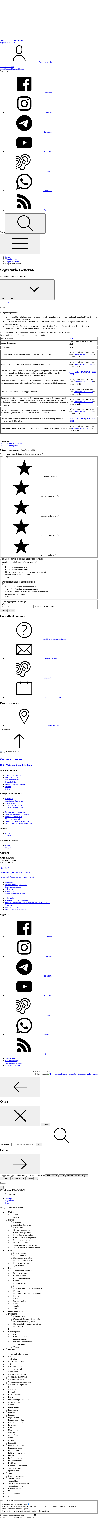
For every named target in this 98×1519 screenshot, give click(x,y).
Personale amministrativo (15, 784)
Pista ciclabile (13, 1450)
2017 (77, 372)
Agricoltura (12, 1359)
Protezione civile (15, 1461)
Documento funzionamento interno (27, 1324)
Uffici (7, 789)
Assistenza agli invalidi (17, 1367)
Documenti (5, 1178)
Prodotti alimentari (15, 1458)
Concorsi (11, 1387)
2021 (72, 374)
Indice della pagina (8, 298)
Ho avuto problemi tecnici (15, 594)
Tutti (48, 1176)
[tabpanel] (49, 1278)
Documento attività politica (24, 1321)
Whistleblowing (11, 1061)
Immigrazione (13, 1410)
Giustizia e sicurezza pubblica (17, 814)
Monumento (18, 1291)
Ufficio (16, 1347)
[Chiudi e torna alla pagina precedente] (20, 1116)
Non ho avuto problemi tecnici (17, 574)
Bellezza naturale (20, 1273)
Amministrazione (17, 1178)
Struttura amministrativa (22, 1342)
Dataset (11, 1329)
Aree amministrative (13, 775)
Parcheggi (12, 1443)
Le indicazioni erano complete (17, 569)
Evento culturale (19, 1253)
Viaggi (11, 1491)
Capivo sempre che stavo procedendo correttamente (26, 572)
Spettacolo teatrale (20, 1265)
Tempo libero (13, 1481)
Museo (16, 1296)
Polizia (11, 1455)
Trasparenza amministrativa (19, 1483)
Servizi (62, 1176)
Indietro (4, 611)
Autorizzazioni (11, 803)
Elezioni (11, 1392)
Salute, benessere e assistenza (17, 821)
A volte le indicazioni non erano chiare (20, 587)
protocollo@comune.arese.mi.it (15, 872)
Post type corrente (29, 1176)
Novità (54, 1176)
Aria (10, 1364)
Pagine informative (15, 1311)
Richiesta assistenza (13, 887)
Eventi (7, 845)
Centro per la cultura (21, 1278)
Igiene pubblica (14, 1407)
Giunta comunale (20, 1339)
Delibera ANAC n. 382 (83, 354)
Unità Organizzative (16, 1332)
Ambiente (9, 799)
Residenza (12, 1463)
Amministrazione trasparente (16, 900)
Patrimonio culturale (16, 1445)
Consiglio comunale (21, 1337)
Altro (7, 577)
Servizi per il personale (14, 1063)
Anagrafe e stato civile (14, 801)
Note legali (9, 905)
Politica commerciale (16, 1453)
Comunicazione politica (17, 1384)
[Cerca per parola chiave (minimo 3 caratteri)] (20, 1087)
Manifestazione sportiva (22, 1263)
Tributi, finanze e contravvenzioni (18, 823)
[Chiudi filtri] (20, 1164)
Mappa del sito (11, 1058)
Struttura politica (20, 1344)
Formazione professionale (18, 1400)
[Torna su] (19, 749)
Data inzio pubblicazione (10, 1515)
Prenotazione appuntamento (16, 885)
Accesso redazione (12, 1065)
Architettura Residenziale (23, 1271)
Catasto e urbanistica (13, 805)
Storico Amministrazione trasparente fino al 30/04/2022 (27, 903)
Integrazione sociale (16, 1420)
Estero (10, 1397)
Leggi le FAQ (10, 882)
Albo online (10, 898)
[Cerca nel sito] (25, 223)
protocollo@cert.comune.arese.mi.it (17, 877)
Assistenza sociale (15, 1369)
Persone (29, 1178)
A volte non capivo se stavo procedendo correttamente (27, 592)
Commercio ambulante (17, 1379)
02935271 (5, 868)
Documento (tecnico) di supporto (26, 1319)
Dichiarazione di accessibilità (16, 909)
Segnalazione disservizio (15, 894)
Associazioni (13, 1372)
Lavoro (11, 1428)
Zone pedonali (14, 1494)
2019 (88, 372)
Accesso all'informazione (18, 1354)
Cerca (39, 1144)
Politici (8, 786)
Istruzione (12, 1425)
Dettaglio (5, 606)
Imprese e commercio (13, 817)
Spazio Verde (13, 1471)
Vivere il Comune (73, 1176)
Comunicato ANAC (80, 428)
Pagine (84, 1176)
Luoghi (8, 848)
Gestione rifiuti (14, 1402)
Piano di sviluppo (15, 1448)
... (36, 1178)
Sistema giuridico (15, 1468)
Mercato (11, 1433)
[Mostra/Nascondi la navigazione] (20, 244)
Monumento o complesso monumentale (29, 1293)
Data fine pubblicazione (9, 1517)
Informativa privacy (13, 907)
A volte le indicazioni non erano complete (22, 589)
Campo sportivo (19, 1276)
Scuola (16, 1306)
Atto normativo (19, 1316)
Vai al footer (18, 40)
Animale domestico (16, 1361)
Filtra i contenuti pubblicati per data (16, 1509)
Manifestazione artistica (22, 1258)
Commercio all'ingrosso (17, 1377)
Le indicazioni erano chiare (16, 567)
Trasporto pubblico (15, 1486)
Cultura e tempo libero (14, 808)
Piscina (16, 1304)
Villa (15, 1309)
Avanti (11, 611)
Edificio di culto (19, 1283)
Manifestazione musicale (23, 1260)
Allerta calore (10, 891)
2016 (71, 372)
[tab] (9, 1198)
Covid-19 (12, 1389)
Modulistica (18, 1326)
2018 (83, 372)
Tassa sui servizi (14, 1478)
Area (15, 1334)
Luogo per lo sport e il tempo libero (27, 1288)
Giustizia (11, 1405)
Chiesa (16, 1281)
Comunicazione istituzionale (19, 1382)
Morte (10, 1438)
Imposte (11, 1412)
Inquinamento (13, 1417)
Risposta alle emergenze (18, 1466)
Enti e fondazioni (12, 780)
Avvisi (7, 833)
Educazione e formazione (15, 812)
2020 (94, 372)
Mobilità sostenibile (16, 1435)
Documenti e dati (12, 777)
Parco (15, 1298)
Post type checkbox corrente (11, 1208)
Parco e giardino (19, 1301)
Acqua (10, 1356)
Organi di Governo (12, 782)
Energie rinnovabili (16, 1395)
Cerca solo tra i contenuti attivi (14, 1504)
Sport (10, 1473)
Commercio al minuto (17, 1374)
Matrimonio (13, 1430)
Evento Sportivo (19, 1255)
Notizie (8, 836)
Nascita (11, 1440)
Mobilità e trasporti (12, 819)
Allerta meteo (10, 889)
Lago (15, 1286)
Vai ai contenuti (6, 40)
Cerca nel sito (5, 1144)
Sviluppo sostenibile (16, 1476)
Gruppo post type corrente (10, 1176)
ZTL (10, 1496)
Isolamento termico (15, 1422)
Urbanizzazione (14, 1488)
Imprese (11, 1415)
